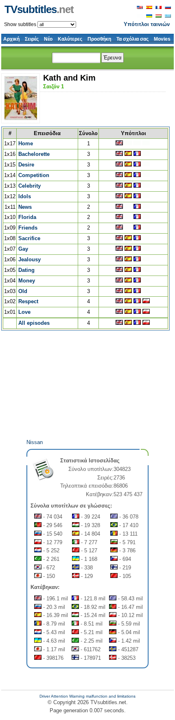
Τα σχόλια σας (132, 39)
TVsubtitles (39, 9)
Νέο (48, 39)
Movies (162, 39)
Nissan (34, 442)
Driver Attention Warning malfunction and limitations (87, 696)
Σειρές (32, 39)
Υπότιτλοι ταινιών (147, 24)
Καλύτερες (70, 39)
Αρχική (11, 39)
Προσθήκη (99, 39)
